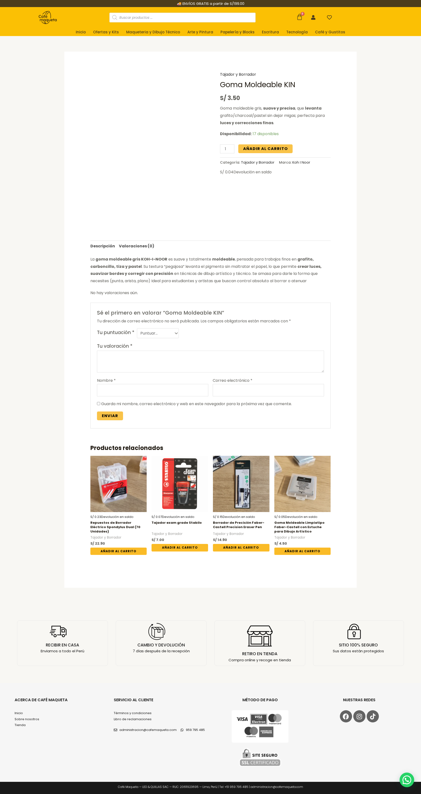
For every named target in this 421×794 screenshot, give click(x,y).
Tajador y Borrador (238, 74)
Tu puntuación (115, 332)
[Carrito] (299, 17)
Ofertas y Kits (106, 32)
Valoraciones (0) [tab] (136, 246)
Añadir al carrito (265, 148)
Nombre (106, 380)
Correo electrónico (232, 380)
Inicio (81, 32)
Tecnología (297, 32)
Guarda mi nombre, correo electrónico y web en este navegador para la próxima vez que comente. (196, 404)
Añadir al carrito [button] (118, 551)
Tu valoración (115, 346)
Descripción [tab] (102, 246)
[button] (407, 780)
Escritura (270, 32)
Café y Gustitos (330, 32)
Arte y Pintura (200, 32)
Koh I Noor (301, 162)
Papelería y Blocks (237, 32)
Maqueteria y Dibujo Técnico (153, 32)
